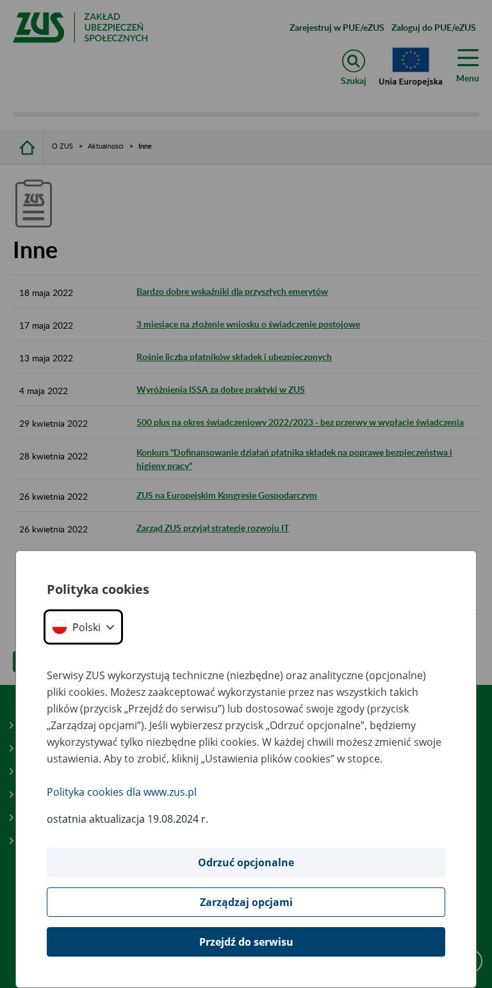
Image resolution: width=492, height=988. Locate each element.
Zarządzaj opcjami (246, 902)
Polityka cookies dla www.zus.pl (122, 792)
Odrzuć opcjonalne (246, 862)
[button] (83, 627)
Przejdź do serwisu (246, 942)
